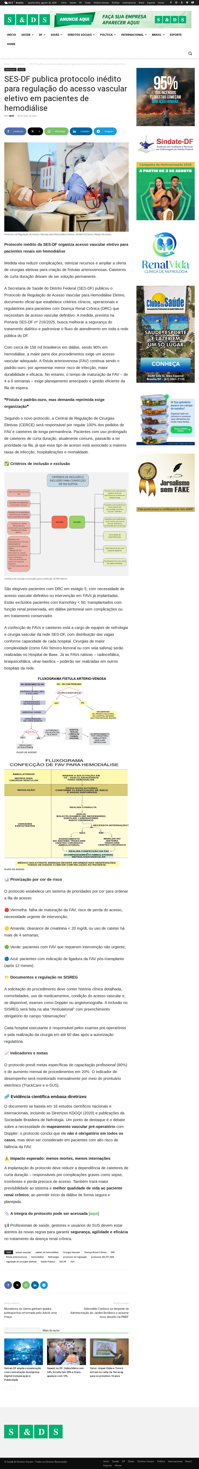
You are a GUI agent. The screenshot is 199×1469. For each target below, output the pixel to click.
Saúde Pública (48, 1261)
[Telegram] (44, 1285)
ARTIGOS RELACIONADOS (22, 1330)
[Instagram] (176, 3)
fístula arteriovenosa (16, 1256)
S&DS (11, 115)
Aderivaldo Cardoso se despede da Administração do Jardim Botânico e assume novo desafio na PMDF (99, 1313)
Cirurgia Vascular (71, 1252)
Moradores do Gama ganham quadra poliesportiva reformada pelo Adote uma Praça (30, 1313)
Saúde (21, 69)
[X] (182, 3)
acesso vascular (23, 1252)
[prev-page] (6, 1387)
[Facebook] (171, 3)
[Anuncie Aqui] (122, 19)
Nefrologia (53, 1256)
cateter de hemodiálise (46, 1252)
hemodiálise (37, 1256)
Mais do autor (51, 1330)
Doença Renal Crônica (95, 1252)
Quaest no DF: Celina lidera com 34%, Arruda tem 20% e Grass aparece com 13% (65, 1372)
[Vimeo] (187, 3)
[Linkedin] (35, 1285)
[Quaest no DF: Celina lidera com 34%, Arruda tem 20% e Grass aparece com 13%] (66, 1351)
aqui (94, 1213)
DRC (113, 1252)
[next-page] (12, 1387)
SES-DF (62, 1261)
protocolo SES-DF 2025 (102, 1256)
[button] (190, 53)
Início (7, 64)
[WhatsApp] (26, 1285)
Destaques (19, 64)
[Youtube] (192, 3)
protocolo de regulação (75, 1256)
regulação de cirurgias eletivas (21, 1261)
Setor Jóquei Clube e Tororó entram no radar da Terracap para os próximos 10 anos (106, 1372)
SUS (72, 1261)
